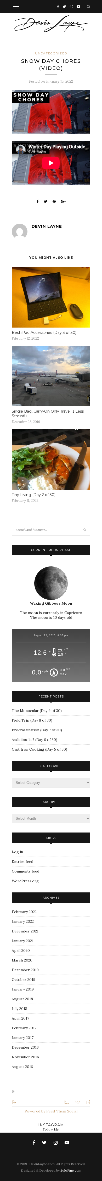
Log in (17, 852)
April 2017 (20, 1018)
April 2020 (21, 950)
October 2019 (23, 979)
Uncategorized (51, 53)
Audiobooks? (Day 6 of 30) (34, 739)
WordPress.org (25, 881)
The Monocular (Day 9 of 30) (37, 710)
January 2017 (22, 1037)
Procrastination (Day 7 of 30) (37, 730)
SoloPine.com (70, 1170)
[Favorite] (78, 1102)
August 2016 (22, 1066)
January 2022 (23, 921)
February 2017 (24, 1028)
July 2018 (19, 1008)
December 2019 (25, 970)
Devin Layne (47, 226)
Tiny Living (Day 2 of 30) (33, 494)
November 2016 (25, 1057)
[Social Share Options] (14, 1101)
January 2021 (22, 940)
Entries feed (22, 861)
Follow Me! (51, 1129)
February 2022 (24, 911)
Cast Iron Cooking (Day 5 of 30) (39, 749)
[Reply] (86, 1102)
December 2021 (25, 931)
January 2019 (23, 989)
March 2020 (22, 960)
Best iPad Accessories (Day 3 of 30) (44, 332)
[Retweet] (67, 1101)
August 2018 (22, 999)
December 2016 (25, 1047)
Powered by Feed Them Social (51, 1111)
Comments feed (25, 871)
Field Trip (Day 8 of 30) (32, 720)
